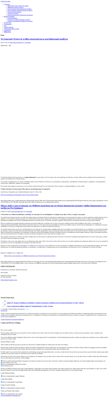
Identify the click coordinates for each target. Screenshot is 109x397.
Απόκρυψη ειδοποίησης (12, 319)
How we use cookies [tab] (6, 330)
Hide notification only (15, 395)
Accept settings (5, 395)
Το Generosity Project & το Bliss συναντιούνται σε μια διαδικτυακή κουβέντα (34, 39)
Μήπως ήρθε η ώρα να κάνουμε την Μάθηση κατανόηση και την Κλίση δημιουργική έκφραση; (30, 256)
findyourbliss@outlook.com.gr (9, 280)
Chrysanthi (27, 42)
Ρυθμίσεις (21, 319)
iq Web (27, 309)
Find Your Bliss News (18, 211)
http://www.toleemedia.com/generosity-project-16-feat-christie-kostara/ (19, 195)
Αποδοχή (3, 319)
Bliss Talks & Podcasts (16, 42)
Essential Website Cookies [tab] (8, 341)
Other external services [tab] (7, 365)
